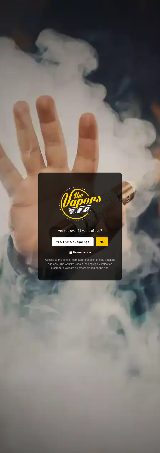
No (102, 241)
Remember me (82, 252)
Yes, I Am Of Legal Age (72, 241)
